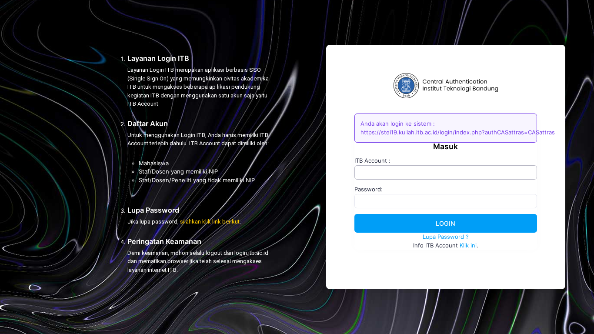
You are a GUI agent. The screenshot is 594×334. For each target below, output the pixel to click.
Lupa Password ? (446, 236)
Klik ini (468, 245)
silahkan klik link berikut (210, 221)
